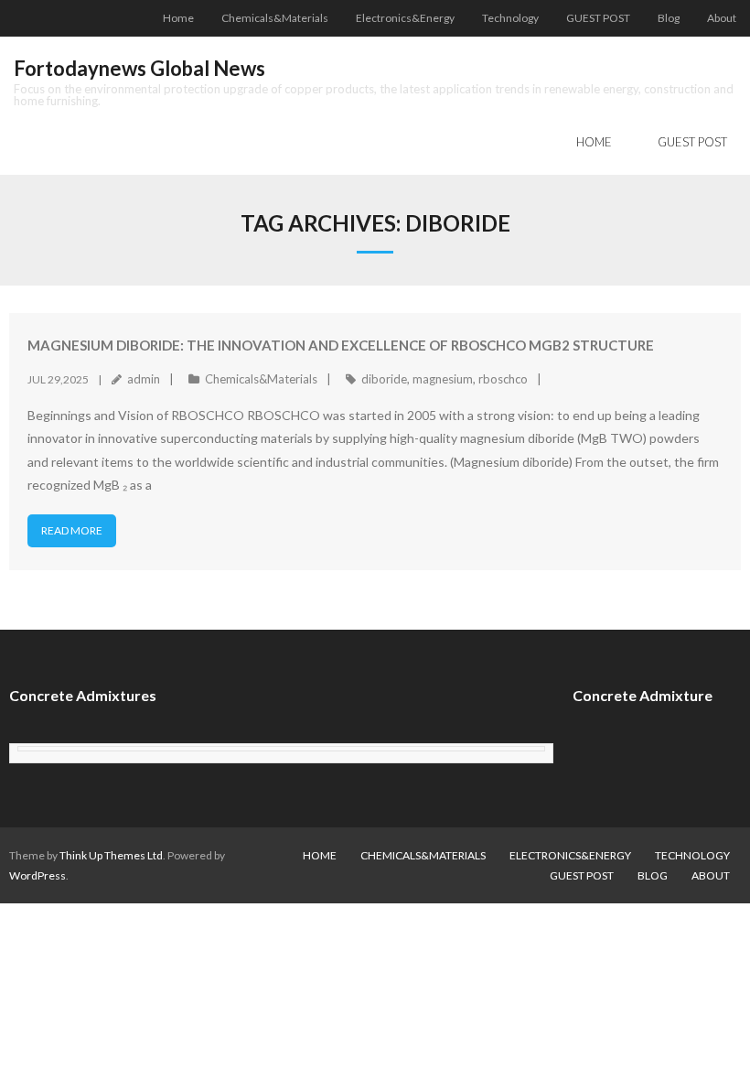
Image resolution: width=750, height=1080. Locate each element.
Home (178, 18)
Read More (71, 530)
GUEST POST (598, 18)
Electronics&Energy (405, 18)
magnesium (442, 379)
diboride (384, 379)
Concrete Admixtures (82, 695)
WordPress (37, 875)
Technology (510, 18)
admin (143, 379)
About (721, 18)
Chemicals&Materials (274, 18)
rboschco (503, 379)
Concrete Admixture (642, 695)
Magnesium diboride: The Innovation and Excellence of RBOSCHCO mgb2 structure (340, 345)
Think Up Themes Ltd (111, 855)
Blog (669, 18)
